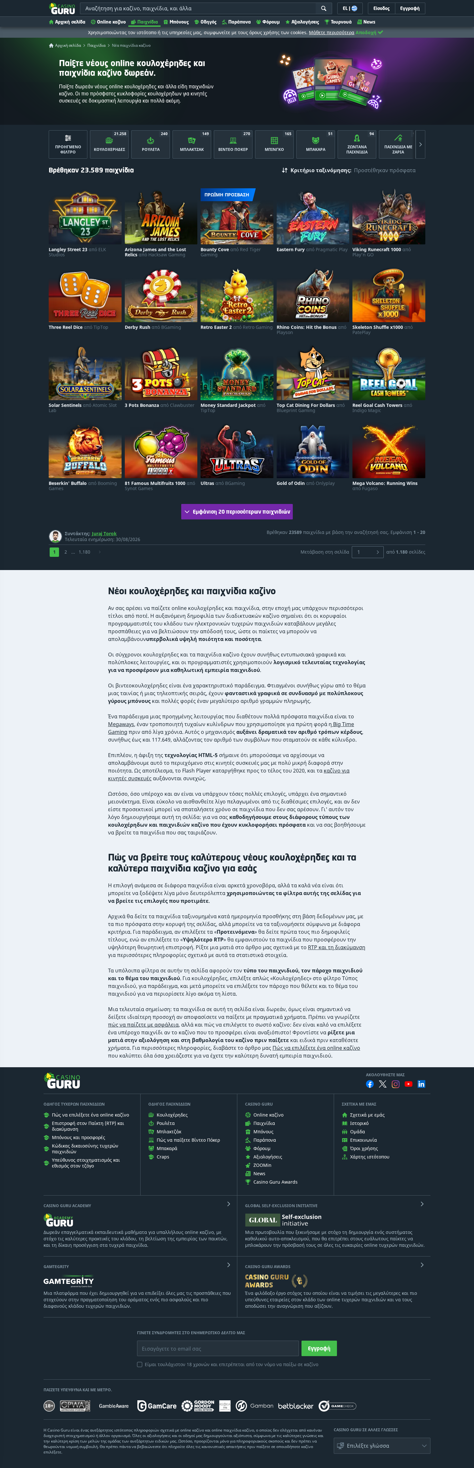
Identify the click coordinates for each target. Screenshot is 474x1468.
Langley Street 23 (77, 252)
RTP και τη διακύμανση (336, 947)
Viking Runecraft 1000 (381, 252)
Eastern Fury (312, 249)
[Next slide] (420, 144)
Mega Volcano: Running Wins (385, 486)
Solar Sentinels (83, 408)
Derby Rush (153, 327)
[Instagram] (396, 1084)
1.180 (84, 552)
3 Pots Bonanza (159, 405)
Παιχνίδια (147, 22)
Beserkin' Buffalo (83, 486)
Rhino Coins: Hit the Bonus (311, 330)
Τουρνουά (341, 22)
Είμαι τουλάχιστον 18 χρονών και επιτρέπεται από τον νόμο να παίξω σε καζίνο (231, 1364)
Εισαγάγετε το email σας (163, 1344)
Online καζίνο (111, 22)
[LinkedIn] (421, 1084)
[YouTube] (408, 1084)
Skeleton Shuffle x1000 (382, 330)
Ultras (223, 483)
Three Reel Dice (78, 327)
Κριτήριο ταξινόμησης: (321, 170)
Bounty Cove (231, 252)
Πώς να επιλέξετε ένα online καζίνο (316, 1047)
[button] (382, 1446)
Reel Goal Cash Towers (382, 408)
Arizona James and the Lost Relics (155, 252)
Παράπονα (239, 22)
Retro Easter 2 (237, 327)
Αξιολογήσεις (305, 22)
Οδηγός (209, 22)
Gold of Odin (306, 483)
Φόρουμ (271, 22)
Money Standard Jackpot (233, 408)
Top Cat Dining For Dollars (311, 408)
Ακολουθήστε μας (385, 1075)
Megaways (121, 724)
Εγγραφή (319, 1348)
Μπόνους (179, 22)
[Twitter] (383, 1084)
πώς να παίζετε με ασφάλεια (143, 1024)
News (369, 22)
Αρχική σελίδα (70, 22)
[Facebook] (370, 1084)
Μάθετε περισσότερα (331, 32)
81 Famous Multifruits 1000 (160, 486)
